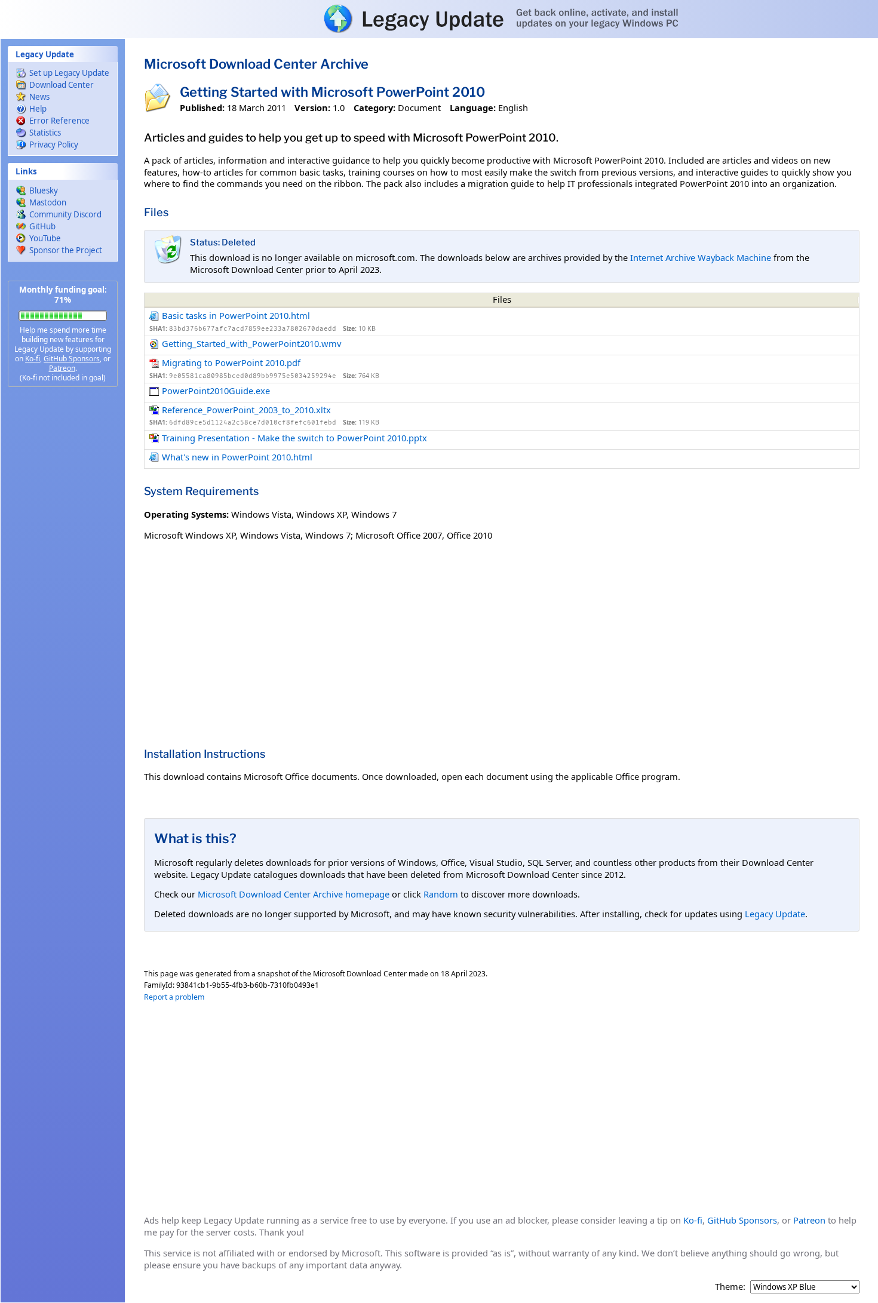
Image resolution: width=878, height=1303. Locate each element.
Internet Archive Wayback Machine (700, 257)
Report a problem (174, 997)
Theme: (730, 1286)
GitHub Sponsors (72, 359)
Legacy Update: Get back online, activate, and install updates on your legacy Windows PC (439, 18)
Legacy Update (775, 914)
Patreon (62, 368)
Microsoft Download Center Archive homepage (293, 894)
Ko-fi (32, 359)
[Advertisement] (63, 585)
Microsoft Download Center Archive (256, 64)
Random (440, 894)
